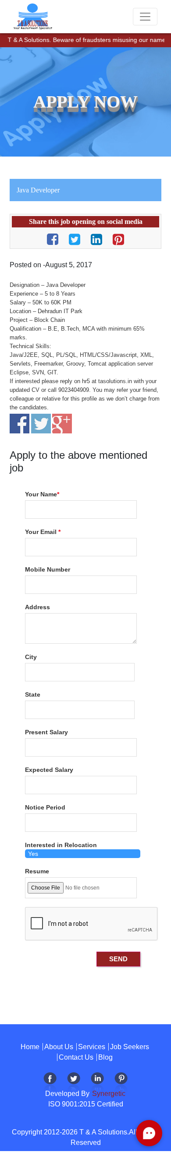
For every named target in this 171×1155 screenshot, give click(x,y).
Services (91, 1046)
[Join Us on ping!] (121, 1083)
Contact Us (76, 1057)
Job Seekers (129, 1046)
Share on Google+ (62, 423)
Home (30, 1046)
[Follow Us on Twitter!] (74, 1083)
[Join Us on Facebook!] (50, 1083)
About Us (58, 1046)
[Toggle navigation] (145, 16)
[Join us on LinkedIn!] (97, 1083)
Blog (105, 1057)
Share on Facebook (19, 423)
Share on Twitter (41, 423)
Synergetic (107, 1093)
